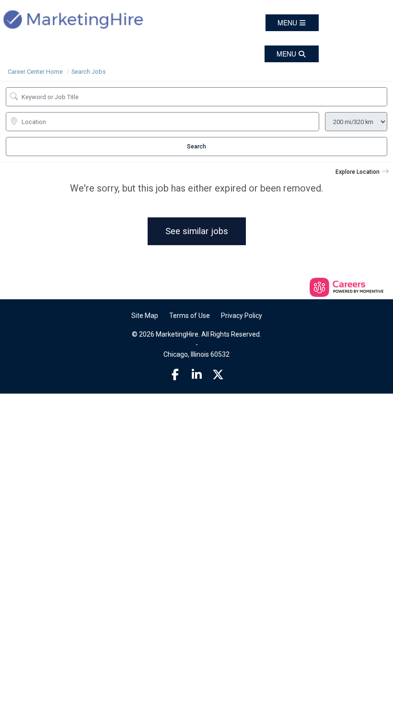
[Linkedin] (196, 375)
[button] (292, 22)
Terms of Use (189, 315)
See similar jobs (196, 231)
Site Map (144, 315)
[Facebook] (175, 375)
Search (196, 146)
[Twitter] (218, 375)
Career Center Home (35, 71)
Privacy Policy (241, 315)
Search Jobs (88, 71)
